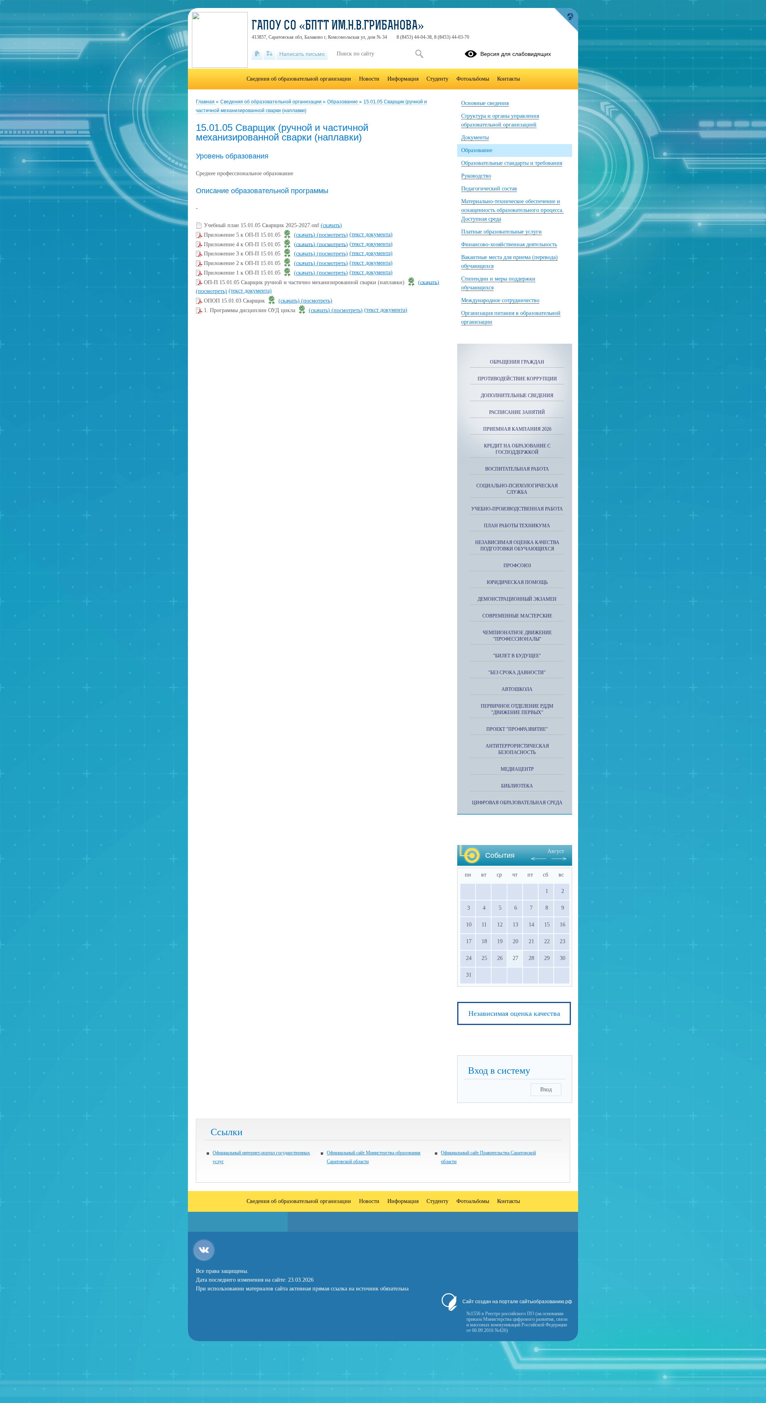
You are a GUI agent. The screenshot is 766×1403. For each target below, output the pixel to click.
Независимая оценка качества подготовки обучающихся (517, 546)
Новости (369, 79)
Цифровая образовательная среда (517, 802)
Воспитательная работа (517, 469)
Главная (206, 102)
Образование (343, 102)
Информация (403, 79)
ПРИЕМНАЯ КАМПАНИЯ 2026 (517, 429)
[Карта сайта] (269, 54)
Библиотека (517, 786)
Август (555, 851)
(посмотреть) (332, 235)
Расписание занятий (517, 412)
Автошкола (517, 689)
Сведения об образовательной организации (271, 102)
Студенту (437, 79)
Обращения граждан (517, 362)
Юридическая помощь (517, 582)
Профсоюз (517, 565)
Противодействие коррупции (517, 379)
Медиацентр (517, 769)
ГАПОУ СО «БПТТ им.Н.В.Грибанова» (338, 26)
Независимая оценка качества (514, 1013)
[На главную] (257, 54)
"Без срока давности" (517, 672)
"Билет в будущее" (517, 656)
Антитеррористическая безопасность (517, 749)
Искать (419, 54)
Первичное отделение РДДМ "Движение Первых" (517, 709)
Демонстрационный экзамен (517, 599)
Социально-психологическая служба (517, 489)
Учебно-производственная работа (517, 509)
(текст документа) (371, 234)
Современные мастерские (517, 616)
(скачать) (331, 225)
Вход (546, 1089)
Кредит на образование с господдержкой (517, 449)
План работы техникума (517, 525)
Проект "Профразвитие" (517, 729)
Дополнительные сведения (517, 395)
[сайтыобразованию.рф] (566, 20)
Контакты (508, 79)
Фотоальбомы (472, 79)
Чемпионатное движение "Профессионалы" (517, 636)
